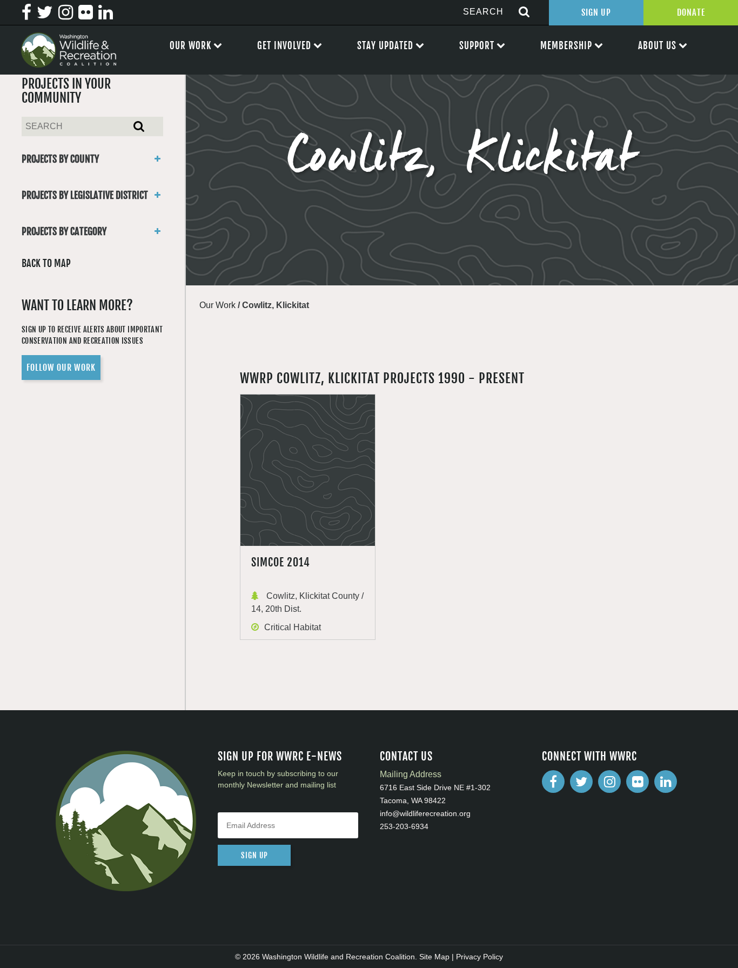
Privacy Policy (479, 956)
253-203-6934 (404, 826)
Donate (691, 12)
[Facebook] (553, 781)
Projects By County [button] (60, 159)
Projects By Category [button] (64, 231)
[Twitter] (581, 781)
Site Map (434, 956)
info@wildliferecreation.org (425, 813)
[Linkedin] (665, 781)
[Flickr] (637, 781)
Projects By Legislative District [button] (85, 195)
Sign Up (596, 12)
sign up (254, 855)
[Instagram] (609, 781)
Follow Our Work (61, 367)
